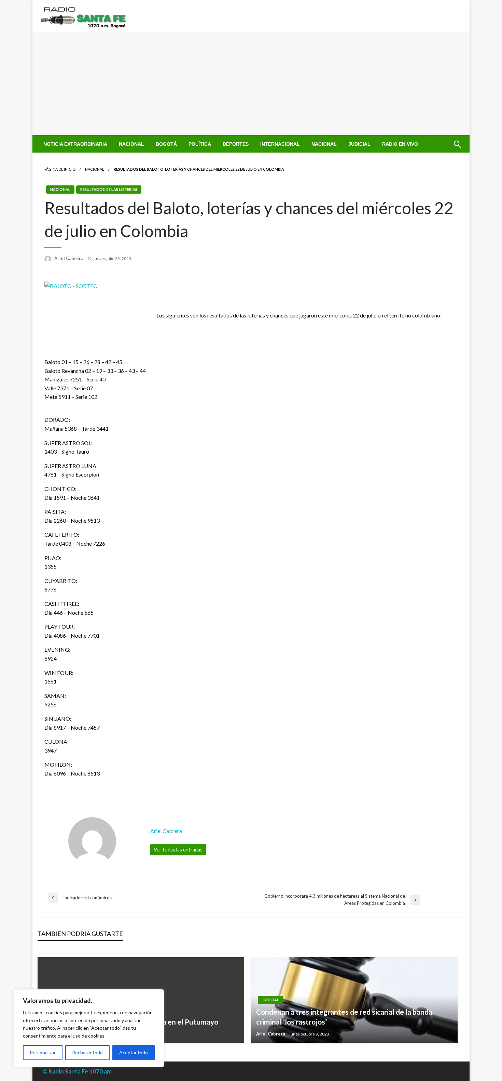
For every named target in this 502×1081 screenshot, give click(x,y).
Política (200, 144)
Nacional (131, 144)
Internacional (280, 144)
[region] (89, 1028)
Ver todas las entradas (178, 849)
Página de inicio (59, 169)
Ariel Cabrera (69, 258)
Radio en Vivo (400, 144)
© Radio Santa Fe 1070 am (77, 1071)
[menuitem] (75, 144)
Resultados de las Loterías (108, 189)
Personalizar (43, 1052)
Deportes (236, 144)
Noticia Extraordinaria (75, 144)
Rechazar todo (87, 1052)
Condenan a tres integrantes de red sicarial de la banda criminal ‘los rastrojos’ (344, 1016)
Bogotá (166, 144)
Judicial (359, 144)
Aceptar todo (133, 1052)
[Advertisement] (251, 84)
